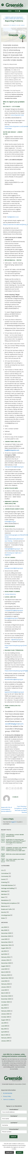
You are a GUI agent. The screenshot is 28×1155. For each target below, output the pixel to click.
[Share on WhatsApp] (7, 788)
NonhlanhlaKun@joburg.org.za (14, 679)
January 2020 (5, 1014)
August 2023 (5, 966)
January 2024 (5, 960)
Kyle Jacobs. (18, 60)
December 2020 (6, 996)
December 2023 (6, 963)
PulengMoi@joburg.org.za (12, 549)
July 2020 (4, 1005)
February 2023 (5, 975)
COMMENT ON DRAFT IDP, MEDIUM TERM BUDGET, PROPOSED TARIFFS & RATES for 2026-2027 (16, 849)
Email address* (14, 1109)
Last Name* (14, 1122)
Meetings (4, 891)
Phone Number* (14, 1129)
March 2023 (4, 972)
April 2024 (4, 954)
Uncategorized (5, 915)
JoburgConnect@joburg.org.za (14, 467)
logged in (13, 822)
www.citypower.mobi (17, 115)
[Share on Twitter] (12, 788)
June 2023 (4, 969)
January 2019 (5, 1041)
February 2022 (5, 984)
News (6, 18)
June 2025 (4, 939)
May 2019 (4, 1029)
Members (4, 894)
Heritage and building (17, 17)
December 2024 (6, 942)
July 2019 (3, 1023)
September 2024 (6, 945)
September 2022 (6, 978)
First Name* (14, 1116)
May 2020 (4, 1008)
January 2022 (5, 987)
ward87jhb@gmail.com (14, 724)
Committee (4, 873)
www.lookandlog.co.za (14, 779)
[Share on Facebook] (9, 788)
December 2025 (6, 933)
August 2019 (4, 1020)
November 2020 (6, 999)
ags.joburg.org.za (16, 639)
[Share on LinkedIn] (21, 788)
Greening (4, 882)
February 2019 (5, 1038)
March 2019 (4, 1035)
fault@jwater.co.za (13, 217)
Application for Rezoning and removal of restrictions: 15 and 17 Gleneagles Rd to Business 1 (16, 841)
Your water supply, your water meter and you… (15, 860)
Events (3, 879)
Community (8, 17)
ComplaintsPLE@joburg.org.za (14, 610)
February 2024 (5, 957)
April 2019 (4, 1032)
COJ (2, 870)
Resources (6, 19)
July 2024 (4, 951)
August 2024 (5, 948)
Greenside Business (7, 885)
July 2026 (4, 927)
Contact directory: (10, 594)
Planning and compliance (15, 18)
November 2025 (6, 936)
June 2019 (4, 1026)
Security (22, 19)
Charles (22, 25)
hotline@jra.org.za (10, 521)
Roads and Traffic (14, 19)
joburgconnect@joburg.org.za (14, 568)
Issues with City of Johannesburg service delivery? (6, 809)
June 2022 (4, 981)
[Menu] (2, 5)
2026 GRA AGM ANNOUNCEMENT (16, 854)
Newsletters (5, 900)
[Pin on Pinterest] (18, 788)
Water (3, 918)
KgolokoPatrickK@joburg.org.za (14, 692)
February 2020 (5, 1011)
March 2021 (4, 993)
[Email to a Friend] (15, 788)
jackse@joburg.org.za (11, 618)
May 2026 (4, 930)
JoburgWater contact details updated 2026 (15, 835)
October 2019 (5, 1017)
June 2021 (4, 990)
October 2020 (5, 1002)
